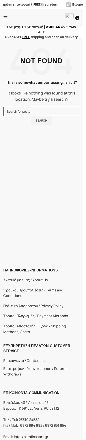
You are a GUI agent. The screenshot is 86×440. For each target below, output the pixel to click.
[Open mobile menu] (5, 17)
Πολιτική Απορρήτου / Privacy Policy (33, 305)
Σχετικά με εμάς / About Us (25, 279)
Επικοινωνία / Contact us (24, 360)
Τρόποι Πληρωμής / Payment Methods (35, 315)
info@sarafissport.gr (31, 436)
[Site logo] (39, 17)
